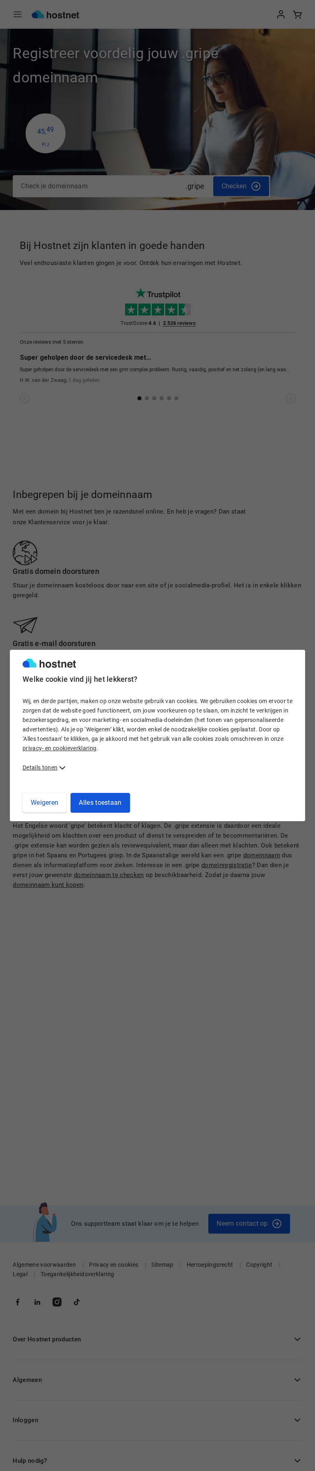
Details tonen (40, 767)
